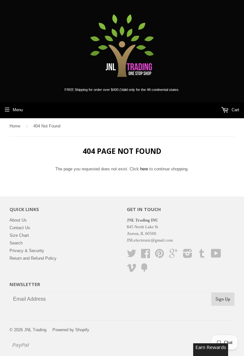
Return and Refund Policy (33, 258)
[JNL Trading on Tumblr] (202, 255)
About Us (18, 220)
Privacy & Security (27, 250)
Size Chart (19, 235)
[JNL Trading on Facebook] (145, 255)
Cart (234, 109)
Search (16, 243)
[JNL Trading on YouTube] (216, 255)
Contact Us (20, 227)
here (144, 169)
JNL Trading (35, 329)
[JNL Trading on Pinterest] (159, 255)
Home (15, 126)
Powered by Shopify (70, 329)
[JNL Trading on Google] (173, 255)
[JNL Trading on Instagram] (188, 255)
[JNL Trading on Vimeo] (131, 270)
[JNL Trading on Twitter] (131, 255)
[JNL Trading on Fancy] (144, 270)
